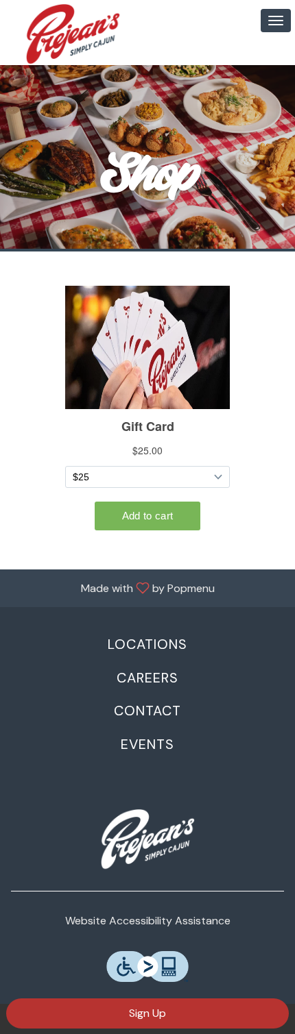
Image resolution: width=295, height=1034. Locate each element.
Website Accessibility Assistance (148, 920)
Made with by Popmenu (112, 587)
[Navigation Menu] (276, 20)
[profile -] (241, 20)
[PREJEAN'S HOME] (72, 34)
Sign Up (147, 1013)
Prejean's (147, 839)
